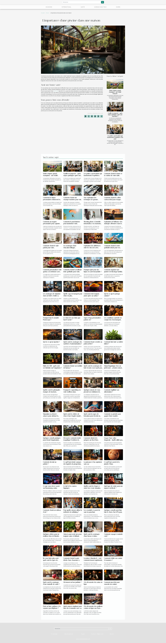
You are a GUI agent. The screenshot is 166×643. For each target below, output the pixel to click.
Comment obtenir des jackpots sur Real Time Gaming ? (91, 440)
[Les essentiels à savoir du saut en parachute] (93, 502)
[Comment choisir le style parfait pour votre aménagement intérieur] (52, 238)
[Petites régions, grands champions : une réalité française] (115, 84)
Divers (118, 7)
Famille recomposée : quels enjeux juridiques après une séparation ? (115, 114)
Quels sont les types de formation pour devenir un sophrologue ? (92, 416)
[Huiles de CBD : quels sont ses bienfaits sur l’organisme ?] (52, 358)
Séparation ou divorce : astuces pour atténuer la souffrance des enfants (50, 416)
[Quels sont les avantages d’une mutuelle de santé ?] (52, 574)
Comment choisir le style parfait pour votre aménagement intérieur (51, 247)
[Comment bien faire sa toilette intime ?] (113, 334)
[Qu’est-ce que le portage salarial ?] (113, 286)
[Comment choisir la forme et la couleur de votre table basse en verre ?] (113, 166)
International (66, 7)
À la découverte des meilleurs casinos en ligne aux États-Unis (93, 608)
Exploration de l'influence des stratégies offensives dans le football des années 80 (113, 223)
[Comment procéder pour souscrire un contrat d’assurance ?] (113, 574)
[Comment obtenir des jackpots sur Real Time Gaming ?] (93, 430)
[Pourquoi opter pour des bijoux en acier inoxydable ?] (93, 262)
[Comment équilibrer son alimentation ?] (113, 382)
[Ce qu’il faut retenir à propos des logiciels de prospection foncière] (72, 454)
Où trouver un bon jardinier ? (72, 582)
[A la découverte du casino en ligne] (93, 574)
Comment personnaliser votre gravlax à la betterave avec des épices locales (52, 272)
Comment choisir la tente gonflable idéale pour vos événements (112, 247)
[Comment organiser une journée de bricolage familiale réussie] (113, 262)
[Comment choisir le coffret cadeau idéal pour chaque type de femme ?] (113, 190)
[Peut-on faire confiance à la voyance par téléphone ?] (52, 598)
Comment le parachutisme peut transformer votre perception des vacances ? (71, 223)
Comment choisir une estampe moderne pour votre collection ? (72, 199)
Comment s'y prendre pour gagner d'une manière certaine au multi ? (112, 416)
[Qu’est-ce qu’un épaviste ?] (52, 334)
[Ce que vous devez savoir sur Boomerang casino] (52, 478)
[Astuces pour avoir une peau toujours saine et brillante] (72, 526)
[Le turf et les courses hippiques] (72, 478)
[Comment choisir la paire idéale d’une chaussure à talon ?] (72, 550)
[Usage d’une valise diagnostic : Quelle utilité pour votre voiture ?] (113, 430)
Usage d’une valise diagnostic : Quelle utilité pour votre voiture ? (113, 440)
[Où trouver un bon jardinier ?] (72, 574)
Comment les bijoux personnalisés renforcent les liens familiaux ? (51, 199)
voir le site (55, 91)
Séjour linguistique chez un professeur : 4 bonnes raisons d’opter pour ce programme (113, 368)
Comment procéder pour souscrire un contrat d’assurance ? (112, 584)
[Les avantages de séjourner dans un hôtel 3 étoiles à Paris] (52, 286)
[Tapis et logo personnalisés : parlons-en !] (93, 310)
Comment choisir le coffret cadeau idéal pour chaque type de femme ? (112, 199)
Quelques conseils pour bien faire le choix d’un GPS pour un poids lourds (113, 512)
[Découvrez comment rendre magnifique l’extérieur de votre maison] (72, 430)
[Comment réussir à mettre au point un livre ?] (93, 334)
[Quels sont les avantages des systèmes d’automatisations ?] (72, 334)
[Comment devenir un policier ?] (52, 454)
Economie (49, 7)
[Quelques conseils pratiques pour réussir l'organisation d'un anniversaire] (52, 430)
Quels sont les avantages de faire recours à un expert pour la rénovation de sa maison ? (93, 368)
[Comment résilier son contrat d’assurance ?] (113, 550)
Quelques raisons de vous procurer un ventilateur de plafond (92, 392)
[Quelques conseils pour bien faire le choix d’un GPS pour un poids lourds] (113, 502)
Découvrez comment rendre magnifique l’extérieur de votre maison (72, 440)
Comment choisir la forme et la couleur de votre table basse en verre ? (113, 175)
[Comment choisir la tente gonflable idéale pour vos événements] (113, 238)
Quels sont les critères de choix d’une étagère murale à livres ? (72, 416)
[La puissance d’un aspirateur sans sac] (93, 454)
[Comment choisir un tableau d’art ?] (52, 502)
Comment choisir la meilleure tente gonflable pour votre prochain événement (72, 272)
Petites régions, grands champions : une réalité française (115, 92)
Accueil (42, 13)
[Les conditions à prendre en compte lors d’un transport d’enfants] (113, 310)
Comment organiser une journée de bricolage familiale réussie (113, 272)
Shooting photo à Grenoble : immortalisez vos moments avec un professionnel (92, 223)
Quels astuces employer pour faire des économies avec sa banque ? (72, 608)
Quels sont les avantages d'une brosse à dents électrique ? (92, 536)
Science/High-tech (100, 7)
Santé (83, 7)
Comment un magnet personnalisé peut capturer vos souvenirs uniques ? (51, 223)
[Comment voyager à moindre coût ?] (113, 526)
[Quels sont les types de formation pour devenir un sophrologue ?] (93, 406)
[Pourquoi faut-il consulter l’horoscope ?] (52, 310)
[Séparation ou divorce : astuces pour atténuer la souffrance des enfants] (52, 406)
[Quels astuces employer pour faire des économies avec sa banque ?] (72, 598)
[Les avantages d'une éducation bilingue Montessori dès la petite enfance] (72, 238)
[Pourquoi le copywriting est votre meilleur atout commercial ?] (72, 382)
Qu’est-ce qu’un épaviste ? (51, 342)
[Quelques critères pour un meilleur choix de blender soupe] (52, 526)
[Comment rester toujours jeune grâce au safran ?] (93, 286)
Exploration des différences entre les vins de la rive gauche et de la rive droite (92, 247)
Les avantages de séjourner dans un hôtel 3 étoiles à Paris (51, 296)
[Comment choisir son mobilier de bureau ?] (72, 358)
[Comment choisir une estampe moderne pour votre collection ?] (72, 190)
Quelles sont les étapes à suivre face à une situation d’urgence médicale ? (92, 488)
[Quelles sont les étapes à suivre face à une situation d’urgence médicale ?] (93, 478)
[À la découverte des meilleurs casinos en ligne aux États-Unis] (93, 598)
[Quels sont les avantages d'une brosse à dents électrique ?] (93, 526)
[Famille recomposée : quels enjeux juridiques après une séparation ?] (115, 106)
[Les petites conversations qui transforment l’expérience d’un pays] (115, 129)
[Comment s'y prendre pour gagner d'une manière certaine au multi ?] (113, 406)
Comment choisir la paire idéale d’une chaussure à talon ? (71, 560)
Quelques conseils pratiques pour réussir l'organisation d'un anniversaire (51, 440)
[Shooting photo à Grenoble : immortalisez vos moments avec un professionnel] (93, 214)
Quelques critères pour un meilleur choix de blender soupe (51, 536)
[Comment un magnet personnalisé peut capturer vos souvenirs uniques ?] (52, 214)
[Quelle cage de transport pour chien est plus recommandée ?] (72, 286)
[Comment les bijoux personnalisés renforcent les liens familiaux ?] (52, 190)
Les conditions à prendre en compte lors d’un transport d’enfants (113, 320)
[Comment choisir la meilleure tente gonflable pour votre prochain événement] (72, 262)
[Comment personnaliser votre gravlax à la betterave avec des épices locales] (52, 262)
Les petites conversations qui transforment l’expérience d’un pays (115, 137)
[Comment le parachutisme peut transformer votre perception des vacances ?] (72, 214)
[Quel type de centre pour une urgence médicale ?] (113, 478)
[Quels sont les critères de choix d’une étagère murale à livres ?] (72, 406)
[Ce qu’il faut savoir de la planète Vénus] (113, 454)
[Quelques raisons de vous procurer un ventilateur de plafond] (93, 382)
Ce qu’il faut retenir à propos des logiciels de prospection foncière (72, 464)
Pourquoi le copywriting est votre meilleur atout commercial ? (72, 392)
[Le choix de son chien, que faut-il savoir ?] (72, 310)
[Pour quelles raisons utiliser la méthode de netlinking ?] (72, 502)
